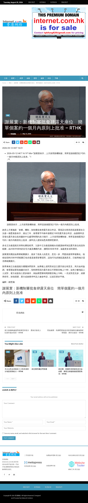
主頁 (5, 78)
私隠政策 (53, 2)
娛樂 (28, 78)
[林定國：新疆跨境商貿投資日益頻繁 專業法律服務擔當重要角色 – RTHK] (70, 358)
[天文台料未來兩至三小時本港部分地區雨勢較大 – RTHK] (17, 358)
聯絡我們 (64, 2)
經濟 (21, 78)
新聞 (12, 78)
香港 (8, 115)
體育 (35, 78)
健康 (42, 78)
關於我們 (31, 2)
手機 (56, 78)
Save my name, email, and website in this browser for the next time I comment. (30, 433)
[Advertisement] (44, 58)
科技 (49, 78)
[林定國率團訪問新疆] (44, 358)
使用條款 (42, 2)
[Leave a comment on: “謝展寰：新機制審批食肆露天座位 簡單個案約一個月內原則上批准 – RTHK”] (83, 142)
